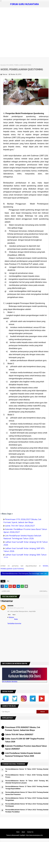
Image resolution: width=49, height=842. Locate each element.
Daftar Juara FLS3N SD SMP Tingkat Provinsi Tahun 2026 (24, 740)
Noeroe (5, 74)
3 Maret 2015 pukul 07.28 (16, 608)
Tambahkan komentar (14, 623)
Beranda (3, 65)
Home (17, 832)
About (23, 832)
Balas (9, 614)
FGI (7, 65)
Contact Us (30, 832)
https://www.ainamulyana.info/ (34, 835)
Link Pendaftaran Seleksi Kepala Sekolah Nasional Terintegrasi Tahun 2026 (22, 537)
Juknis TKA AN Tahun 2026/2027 (20, 525)
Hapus (14, 614)
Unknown (10, 606)
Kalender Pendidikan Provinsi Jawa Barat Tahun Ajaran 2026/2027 (26, 747)
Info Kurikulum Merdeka (9, 681)
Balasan (11, 617)
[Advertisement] (24, 33)
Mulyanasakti (15, 835)
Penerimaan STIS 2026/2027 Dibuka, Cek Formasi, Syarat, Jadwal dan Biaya (22, 728)
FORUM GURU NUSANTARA (24, 4)
